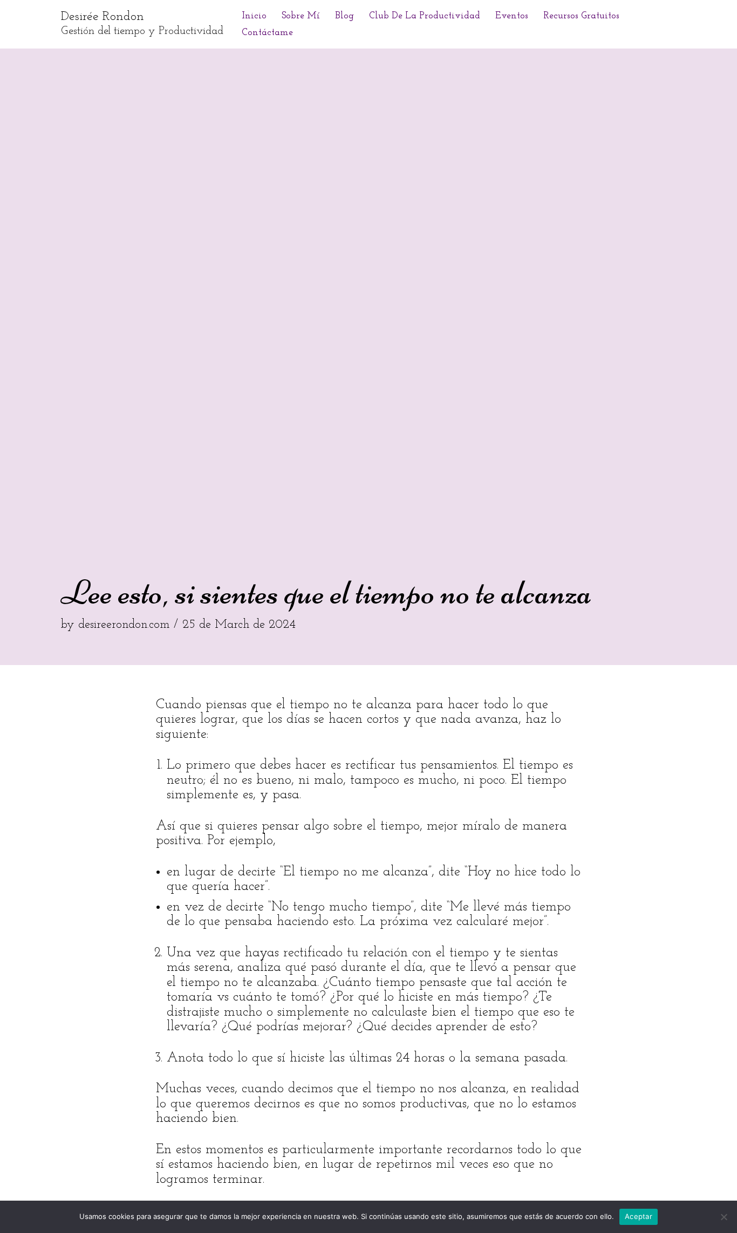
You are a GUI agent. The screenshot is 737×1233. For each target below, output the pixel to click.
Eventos (511, 15)
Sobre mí (301, 15)
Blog (344, 15)
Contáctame (267, 32)
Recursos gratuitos (581, 15)
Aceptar (638, 1216)
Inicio (254, 15)
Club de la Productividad (424, 15)
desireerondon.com (123, 625)
